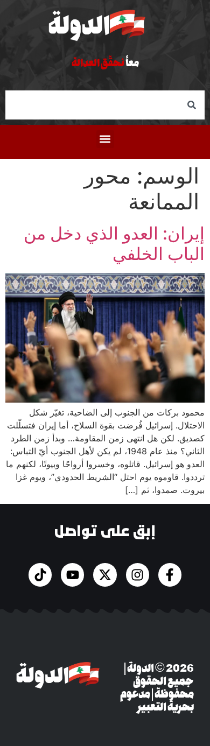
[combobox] (105, 104)
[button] (105, 139)
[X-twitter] (104, 574)
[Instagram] (137, 574)
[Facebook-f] (169, 574)
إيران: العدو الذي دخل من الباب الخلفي (114, 243)
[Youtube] (72, 574)
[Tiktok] (40, 574)
